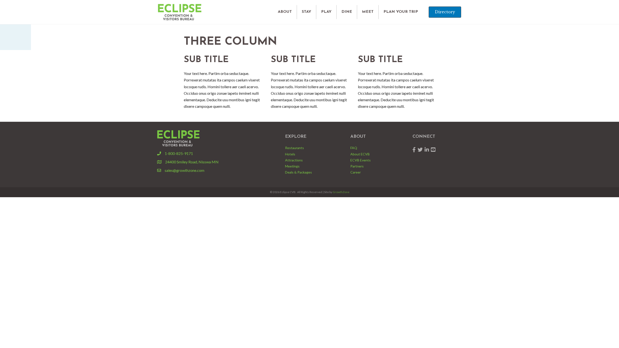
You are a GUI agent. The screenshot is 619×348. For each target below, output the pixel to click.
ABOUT (285, 12)
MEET (368, 12)
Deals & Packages (298, 172)
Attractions (294, 160)
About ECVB (360, 154)
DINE (346, 12)
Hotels (290, 154)
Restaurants (294, 148)
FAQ (353, 148)
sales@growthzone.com (184, 170)
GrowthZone (341, 192)
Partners (357, 166)
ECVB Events (360, 160)
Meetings (292, 166)
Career (355, 172)
